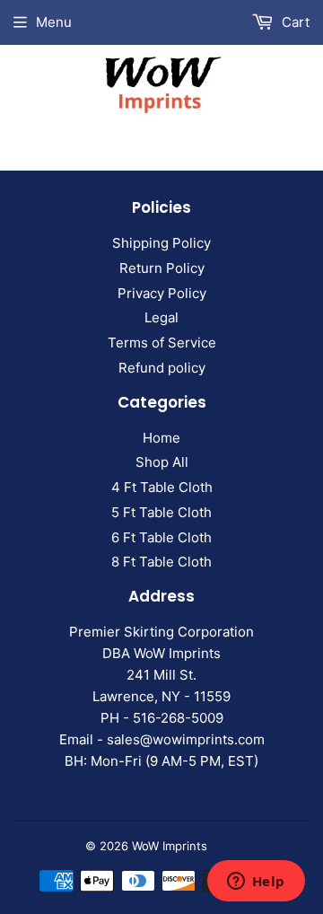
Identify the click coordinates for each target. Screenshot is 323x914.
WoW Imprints (169, 846)
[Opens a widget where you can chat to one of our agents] (255, 882)
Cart (294, 22)
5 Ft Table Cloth (161, 512)
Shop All (161, 461)
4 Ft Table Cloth (162, 487)
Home (161, 437)
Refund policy (161, 367)
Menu (54, 22)
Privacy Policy (162, 293)
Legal (161, 317)
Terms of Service (162, 342)
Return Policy (162, 268)
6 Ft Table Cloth (161, 537)
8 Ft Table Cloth (161, 561)
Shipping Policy (161, 242)
